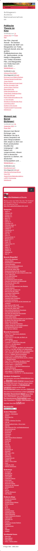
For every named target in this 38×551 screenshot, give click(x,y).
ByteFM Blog (8, 475)
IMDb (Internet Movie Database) (13, 437)
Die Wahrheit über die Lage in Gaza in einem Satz (18, 272)
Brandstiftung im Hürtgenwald (13, 262)
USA (10, 105)
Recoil (6, 488)
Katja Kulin (8, 536)
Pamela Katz (14, 101)
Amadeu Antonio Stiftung (11, 502)
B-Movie (7, 215)
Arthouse (6, 73)
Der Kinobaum (10, 3)
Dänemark (25, 383)
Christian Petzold (28, 381)
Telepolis (7, 529)
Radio (6, 245)
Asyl (5, 381)
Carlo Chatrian (18, 381)
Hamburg (18, 389)
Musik (6, 240)
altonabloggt (8, 500)
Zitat (6, 254)
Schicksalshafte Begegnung (12, 311)
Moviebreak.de (9, 449)
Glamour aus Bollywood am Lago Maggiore (16, 286)
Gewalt (23, 387)
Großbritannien (10, 389)
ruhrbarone (8, 524)
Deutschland (7, 383)
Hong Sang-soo (8, 391)
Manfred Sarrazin (11, 359)
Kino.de (7, 442)
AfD (5, 378)
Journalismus (8, 230)
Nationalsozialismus (14, 97)
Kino (11, 73)
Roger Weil (7, 128)
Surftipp (7, 249)
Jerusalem (12, 85)
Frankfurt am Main (16, 387)
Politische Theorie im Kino (9, 28)
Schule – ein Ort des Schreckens (14, 323)
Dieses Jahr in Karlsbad (11, 322)
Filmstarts (7, 436)
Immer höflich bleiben (10, 317)
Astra (32, 378)
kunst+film (8, 446)
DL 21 (6, 507)
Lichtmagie (8, 447)
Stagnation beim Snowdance (12, 298)
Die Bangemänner (17, 369)
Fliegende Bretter (9, 511)
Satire (6, 247)
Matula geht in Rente (20, 356)
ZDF (23, 403)
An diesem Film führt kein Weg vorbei (15, 320)
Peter (6, 539)
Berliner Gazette (9, 504)
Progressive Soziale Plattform (13, 522)
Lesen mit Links (9, 482)
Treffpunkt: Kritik (9, 465)
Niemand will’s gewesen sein (12, 289)
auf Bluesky (18, 197)
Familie (14, 385)
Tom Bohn (6, 403)
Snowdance (11, 400)
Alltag (6, 211)
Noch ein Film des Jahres (12, 291)
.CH (10, 456)
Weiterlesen (9, 68)
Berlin (9, 380)
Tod (32, 400)
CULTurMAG (8, 476)
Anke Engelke (17, 378)
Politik (14, 73)
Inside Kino (8, 439)
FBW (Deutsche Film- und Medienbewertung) (17, 427)
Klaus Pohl (12, 87)
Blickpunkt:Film (9, 417)
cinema (7, 419)
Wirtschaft (7, 252)
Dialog (6, 220)
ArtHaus (7, 415)
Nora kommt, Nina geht (19, 342)
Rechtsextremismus (10, 398)
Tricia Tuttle (13, 403)
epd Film (7, 425)
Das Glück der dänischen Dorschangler (15, 313)
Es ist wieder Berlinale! (11, 276)
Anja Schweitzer (9, 378)
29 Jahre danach (13, 340)
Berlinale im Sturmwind (11, 296)
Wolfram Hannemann (10, 466)
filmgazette (8, 432)
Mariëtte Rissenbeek (12, 394)
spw (6, 528)
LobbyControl (8, 517)
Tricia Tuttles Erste (10, 274)
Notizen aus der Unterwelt (12, 485)
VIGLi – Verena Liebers (11, 541)
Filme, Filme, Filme (10, 295)
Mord (22, 394)
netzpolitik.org (8, 519)
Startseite (8, 7)
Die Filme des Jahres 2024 (12, 283)
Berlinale (7, 216)
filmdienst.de (8, 430)
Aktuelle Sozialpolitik (10, 499)
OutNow (7, 456)
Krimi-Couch (8, 480)
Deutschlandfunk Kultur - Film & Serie (15, 424)
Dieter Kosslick (14, 383)
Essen (9, 385)
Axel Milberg (14, 77)
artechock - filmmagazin (11, 414)
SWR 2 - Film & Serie (11, 461)
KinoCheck (8, 441)
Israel (17, 83)
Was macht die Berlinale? (12, 267)
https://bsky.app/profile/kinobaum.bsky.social (16, 206)
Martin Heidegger (13, 93)
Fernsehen (8, 223)
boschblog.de (8, 473)
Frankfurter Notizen (10, 478)
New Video (8, 454)
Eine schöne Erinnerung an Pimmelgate (15, 310)
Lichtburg (24, 391)
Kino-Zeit (7, 444)
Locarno (30, 391)
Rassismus (27, 396)
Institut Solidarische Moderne (13, 516)
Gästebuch (13, 346)
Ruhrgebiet (22, 398)
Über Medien (8, 493)
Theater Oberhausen (23, 400)
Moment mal (10, 168)
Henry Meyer (23, 389)
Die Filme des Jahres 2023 (12, 308)
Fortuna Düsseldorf (10, 264)
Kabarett (7, 232)
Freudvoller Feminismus (11, 300)
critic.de (7, 422)
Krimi (6, 235)
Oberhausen (11, 396)
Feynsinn (7, 509)
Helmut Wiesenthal (10, 514)
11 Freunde (8, 471)
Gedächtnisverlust (10, 278)
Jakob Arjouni (18, 364)
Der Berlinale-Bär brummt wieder (13, 327)
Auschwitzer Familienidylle (12, 293)
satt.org (7, 490)
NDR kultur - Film (9, 453)
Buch (6, 218)
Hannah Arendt (13, 79)
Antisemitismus (25, 378)
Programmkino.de (9, 458)
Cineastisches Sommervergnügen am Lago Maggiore (19, 318)
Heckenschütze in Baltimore (12, 315)
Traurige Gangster (10, 288)
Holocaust (12, 83)
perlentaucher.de (9, 487)
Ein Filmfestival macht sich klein (13, 279)
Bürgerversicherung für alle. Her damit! (15, 271)
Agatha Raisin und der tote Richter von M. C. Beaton (19, 357)
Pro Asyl (7, 521)
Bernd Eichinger (12, 172)
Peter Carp (19, 396)
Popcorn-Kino (8, 243)
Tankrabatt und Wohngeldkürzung (14, 266)
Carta (6, 505)
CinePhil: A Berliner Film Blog (13, 420)
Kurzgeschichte (9, 237)
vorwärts (7, 531)
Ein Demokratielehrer (21, 362)
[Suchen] (31, 190)
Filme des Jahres (9, 225)
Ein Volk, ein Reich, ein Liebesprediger (23, 347)
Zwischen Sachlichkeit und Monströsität (15, 281)
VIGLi (6, 346)
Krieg (9, 176)
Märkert (10, 539)
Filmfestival (8, 226)
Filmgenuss (8, 434)
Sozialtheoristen (9, 526)
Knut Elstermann (16, 391)
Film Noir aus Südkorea (11, 328)
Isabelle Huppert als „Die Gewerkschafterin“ (16, 325)
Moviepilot (7, 451)
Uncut (6, 463)
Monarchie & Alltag (10, 483)
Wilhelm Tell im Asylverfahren (19, 354)
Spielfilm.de (8, 459)
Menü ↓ (30, 7)
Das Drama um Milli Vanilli (12, 305)
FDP (18, 385)
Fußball (7, 228)
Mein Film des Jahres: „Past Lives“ (14, 306)
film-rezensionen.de (10, 429)
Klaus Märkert (8, 371)
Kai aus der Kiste (9, 284)
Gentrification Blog (10, 512)
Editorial (7, 221)
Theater (7, 250)
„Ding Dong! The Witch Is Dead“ (21, 361)
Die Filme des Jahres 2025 (12, 269)
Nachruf (27, 394)
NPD (6, 178)
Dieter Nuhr (20, 383)
